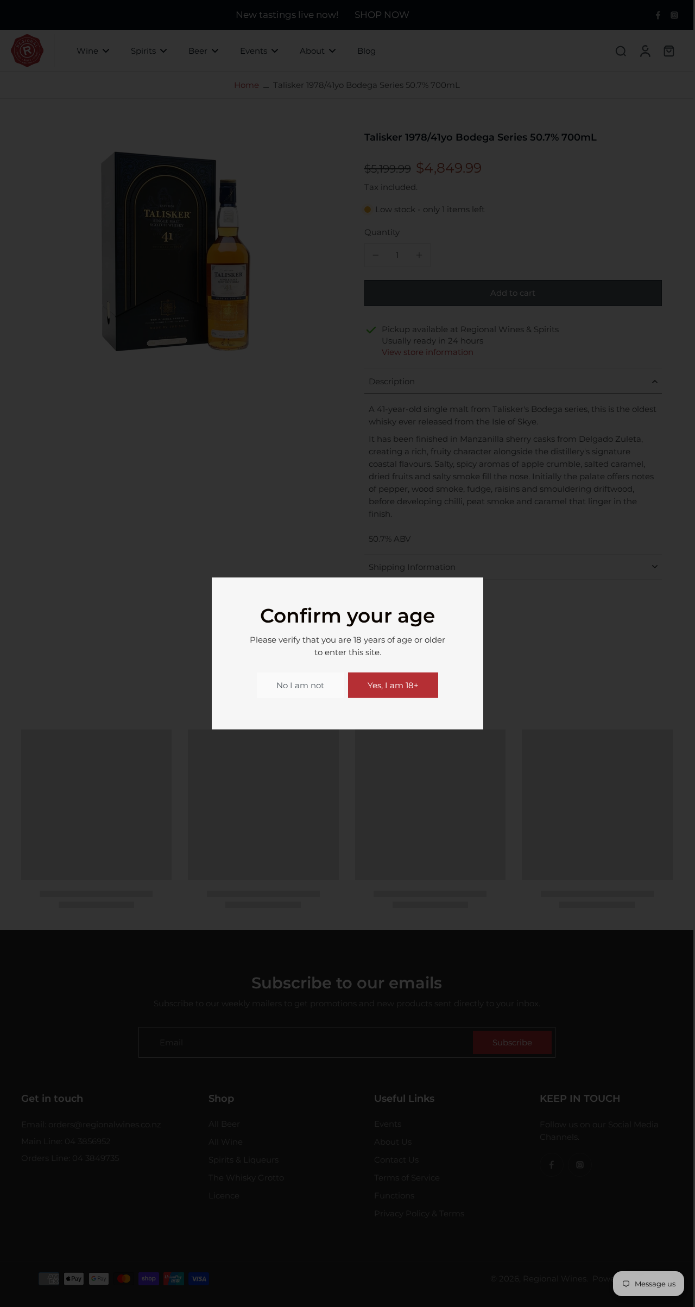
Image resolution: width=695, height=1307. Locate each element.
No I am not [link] (300, 685)
